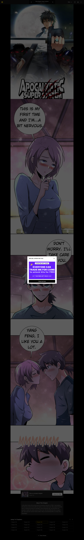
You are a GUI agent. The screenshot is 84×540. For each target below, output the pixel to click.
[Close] (54, 258)
